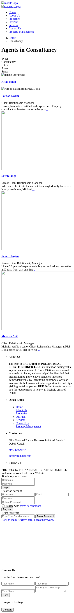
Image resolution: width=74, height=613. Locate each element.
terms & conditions (30, 505)
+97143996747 (17, 449)
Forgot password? (44, 519)
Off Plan (13, 22)
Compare (7, 609)
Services (13, 25)
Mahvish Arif (9, 336)
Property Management (21, 31)
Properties (14, 18)
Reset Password (45, 516)
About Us (14, 15)
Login (5, 487)
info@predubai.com (20, 455)
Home (12, 12)
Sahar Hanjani (10, 256)
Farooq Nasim (10, 95)
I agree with (23, 505)
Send (5, 595)
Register (7, 509)
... (47, 109)
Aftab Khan (8, 81)
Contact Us (15, 28)
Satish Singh (9, 175)
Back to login (9, 519)
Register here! (25, 519)
